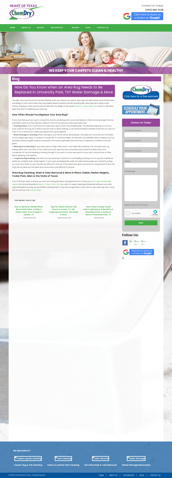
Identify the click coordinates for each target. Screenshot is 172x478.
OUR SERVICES (128, 475)
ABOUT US (113, 475)
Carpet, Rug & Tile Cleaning (28, 465)
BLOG (142, 475)
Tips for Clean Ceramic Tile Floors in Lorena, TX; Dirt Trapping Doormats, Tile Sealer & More (63, 211)
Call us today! (35, 190)
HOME (101, 475)
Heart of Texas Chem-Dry (86, 106)
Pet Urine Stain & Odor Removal (100, 465)
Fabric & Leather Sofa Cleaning (63, 465)
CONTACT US (155, 475)
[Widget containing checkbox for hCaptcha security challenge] (142, 213)
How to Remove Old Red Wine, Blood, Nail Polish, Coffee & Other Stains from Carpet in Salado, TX (29, 211)
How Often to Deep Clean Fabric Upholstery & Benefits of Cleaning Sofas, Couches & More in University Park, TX (98, 211)
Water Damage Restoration (136, 465)
